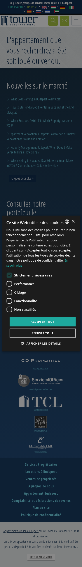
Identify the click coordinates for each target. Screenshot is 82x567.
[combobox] (67, 221)
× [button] (73, 221)
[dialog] (41, 283)
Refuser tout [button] (43, 333)
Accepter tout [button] (42, 322)
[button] (41, 343)
